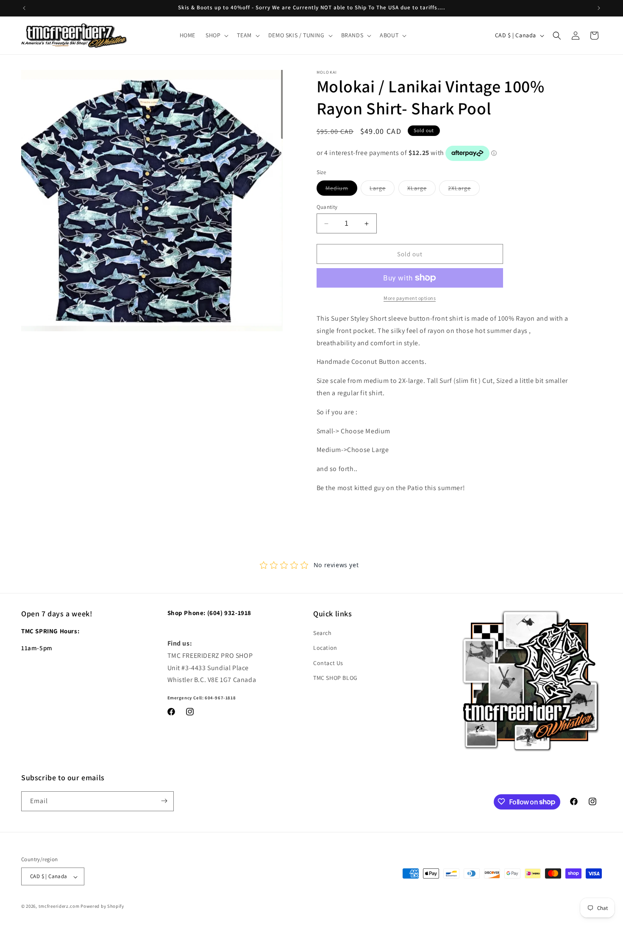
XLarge (421, 190)
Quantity (327, 207)
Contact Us (328, 663)
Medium (341, 190)
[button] (216, 35)
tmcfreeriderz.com (59, 906)
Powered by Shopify (102, 906)
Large (382, 190)
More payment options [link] (410, 298)
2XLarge (464, 190)
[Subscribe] (164, 801)
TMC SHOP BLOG (335, 678)
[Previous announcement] (24, 8)
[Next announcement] (599, 8)
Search (322, 633)
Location (325, 648)
